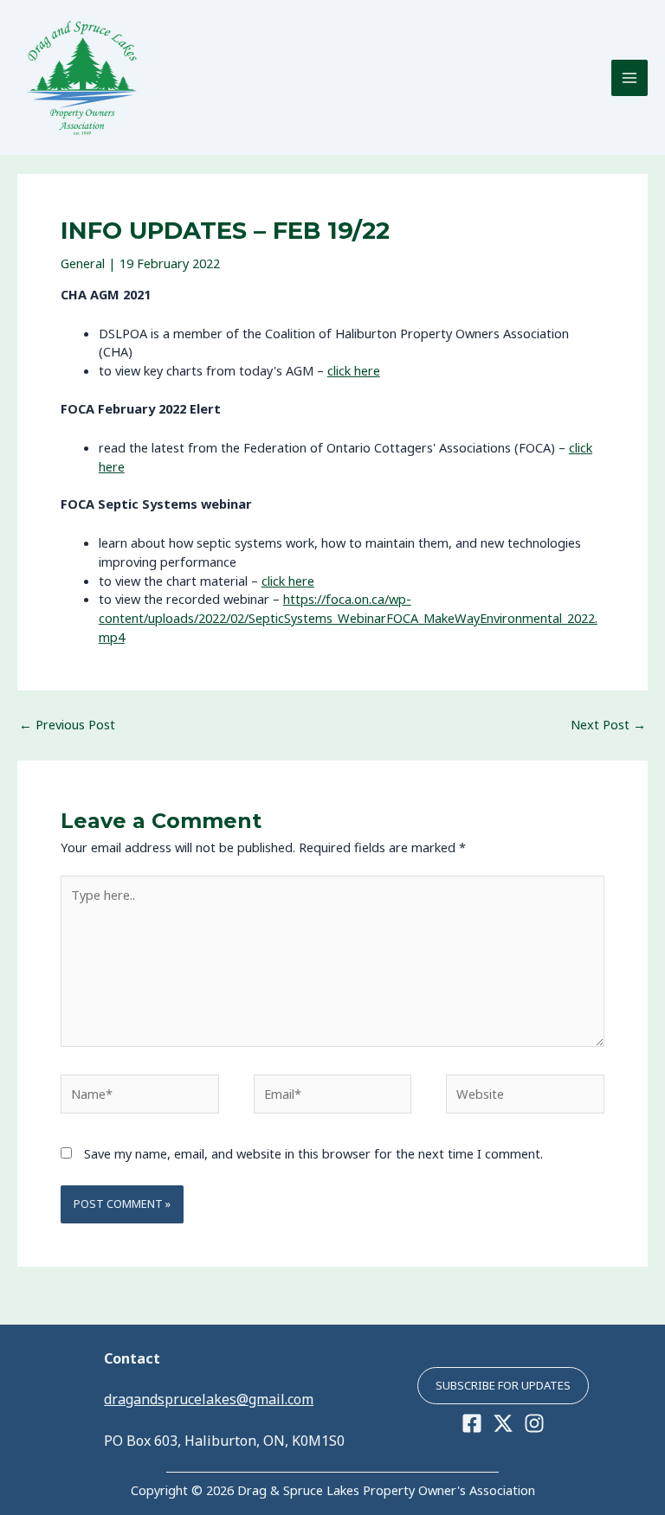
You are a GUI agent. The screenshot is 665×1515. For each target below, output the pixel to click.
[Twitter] (503, 1423)
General (83, 263)
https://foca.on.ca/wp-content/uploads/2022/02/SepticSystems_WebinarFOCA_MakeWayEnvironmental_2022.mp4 (348, 617)
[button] (503, 1385)
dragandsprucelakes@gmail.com (208, 1399)
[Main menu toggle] (629, 78)
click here (353, 370)
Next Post (608, 724)
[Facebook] (472, 1423)
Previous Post (67, 724)
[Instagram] (534, 1423)
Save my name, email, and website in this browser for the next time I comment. (313, 1153)
